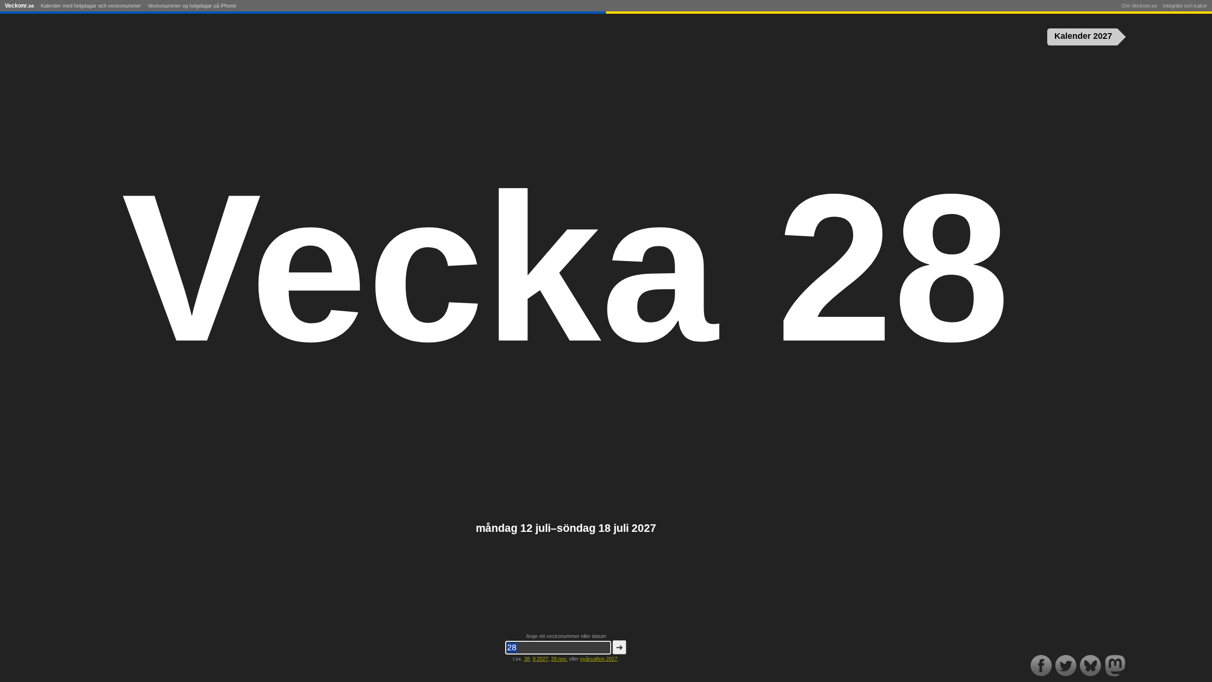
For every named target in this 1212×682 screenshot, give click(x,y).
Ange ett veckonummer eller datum (566, 636)
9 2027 (540, 659)
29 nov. (559, 659)
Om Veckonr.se (1139, 6)
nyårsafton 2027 (598, 659)
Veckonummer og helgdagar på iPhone (192, 6)
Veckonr (19, 5)
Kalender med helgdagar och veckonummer (91, 6)
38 (527, 659)
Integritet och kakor (1185, 6)
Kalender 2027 (1083, 36)
